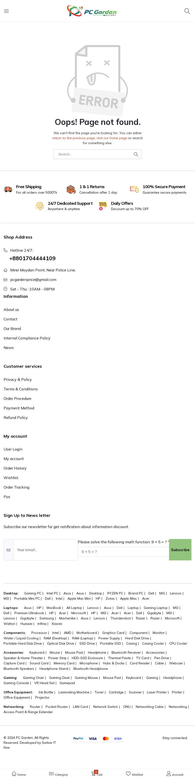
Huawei (26, 624)
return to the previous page (73, 138)
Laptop (133, 608)
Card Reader (140, 663)
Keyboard (36, 652)
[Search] (188, 11)
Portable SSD (110, 643)
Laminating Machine (73, 692)
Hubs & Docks (114, 663)
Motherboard (87, 633)
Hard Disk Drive (137, 638)
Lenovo (175, 593)
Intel (59, 598)
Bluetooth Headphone (90, 668)
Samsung (46, 618)
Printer (177, 692)
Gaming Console (16, 683)
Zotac (110, 598)
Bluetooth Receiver (126, 652)
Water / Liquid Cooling (21, 638)
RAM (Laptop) (82, 638)
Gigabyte (154, 613)
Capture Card (14, 663)
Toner (99, 692)
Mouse (55, 652)
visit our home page (112, 138)
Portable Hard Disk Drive (23, 643)
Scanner (135, 692)
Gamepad (67, 683)
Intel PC (52, 593)
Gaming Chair (33, 678)
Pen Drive (161, 658)
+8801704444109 (32, 258)
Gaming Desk (59, 678)
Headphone (97, 652)
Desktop (95, 593)
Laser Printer (157, 692)
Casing (131, 643)
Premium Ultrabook (29, 613)
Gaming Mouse (86, 678)
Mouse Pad (74, 652)
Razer (140, 618)
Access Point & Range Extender (28, 712)
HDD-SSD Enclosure (87, 658)
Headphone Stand (53, 668)
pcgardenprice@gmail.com (33, 279)
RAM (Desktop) (55, 638)
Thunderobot (120, 618)
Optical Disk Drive (60, 643)
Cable (159, 663)
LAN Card (80, 707)
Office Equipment (17, 697)
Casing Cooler (153, 643)
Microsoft (78, 613)
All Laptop (74, 608)
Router (35, 707)
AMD (67, 633)
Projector (42, 697)
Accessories (155, 652)
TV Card (142, 658)
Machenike (67, 618)
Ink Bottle (46, 692)
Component (138, 633)
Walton (9, 624)
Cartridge (116, 692)
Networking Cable (150, 707)
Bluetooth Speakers (19, 668)
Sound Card (39, 663)
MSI (162, 593)
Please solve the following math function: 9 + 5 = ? (122, 541)
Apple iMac (128, 598)
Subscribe (180, 549)
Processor (39, 633)
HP (98, 598)
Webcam (176, 663)
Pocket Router (57, 707)
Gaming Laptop (156, 608)
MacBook (54, 608)
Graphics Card (113, 633)
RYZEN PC (115, 593)
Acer (145, 598)
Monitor (159, 633)
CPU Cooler (178, 643)
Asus (67, 593)
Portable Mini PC (27, 598)
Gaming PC (32, 593)
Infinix (42, 624)
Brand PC (135, 593)
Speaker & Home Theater (23, 658)
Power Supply (109, 638)
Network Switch (105, 707)
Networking (178, 707)
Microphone (89, 663)
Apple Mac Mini (79, 598)
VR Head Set (44, 683)
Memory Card (64, 663)
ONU (127, 707)
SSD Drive (87, 643)
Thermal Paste (119, 658)
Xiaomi (57, 624)
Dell (151, 593)
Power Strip (57, 658)
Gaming (152, 678)
